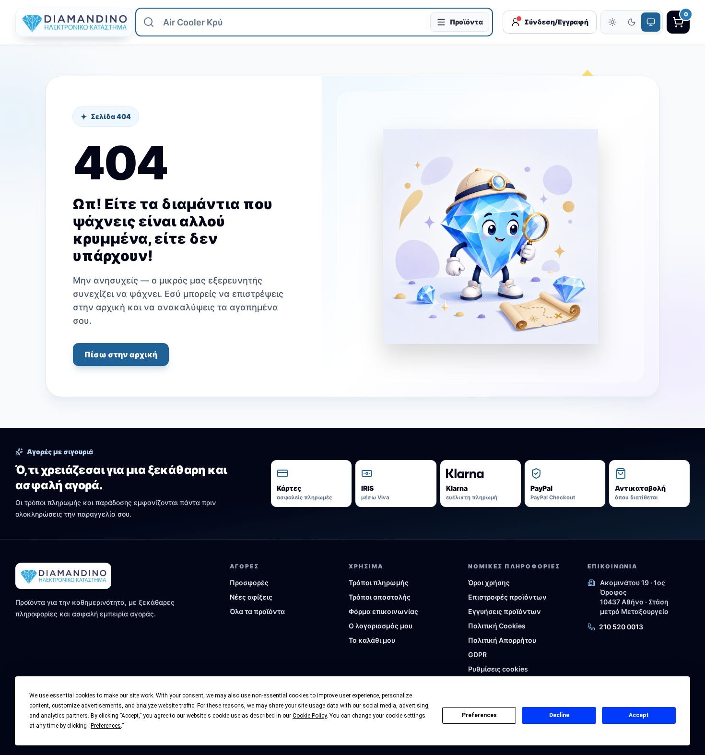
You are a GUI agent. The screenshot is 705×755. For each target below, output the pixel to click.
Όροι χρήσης (489, 582)
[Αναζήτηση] (148, 22)
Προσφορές (249, 582)
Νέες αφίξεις (251, 597)
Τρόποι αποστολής (380, 597)
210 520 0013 (621, 627)
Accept (639, 715)
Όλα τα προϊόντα (257, 611)
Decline (559, 715)
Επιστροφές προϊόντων (507, 597)
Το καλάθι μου (372, 640)
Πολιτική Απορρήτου (502, 640)
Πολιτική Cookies (497, 626)
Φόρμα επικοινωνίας (383, 611)
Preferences (479, 715)
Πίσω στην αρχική (120, 354)
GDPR (477, 654)
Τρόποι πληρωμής (379, 582)
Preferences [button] (106, 725)
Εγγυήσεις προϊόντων (504, 611)
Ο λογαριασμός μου (380, 626)
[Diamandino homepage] (70, 22)
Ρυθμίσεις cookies (498, 669)
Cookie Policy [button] (310, 715)
